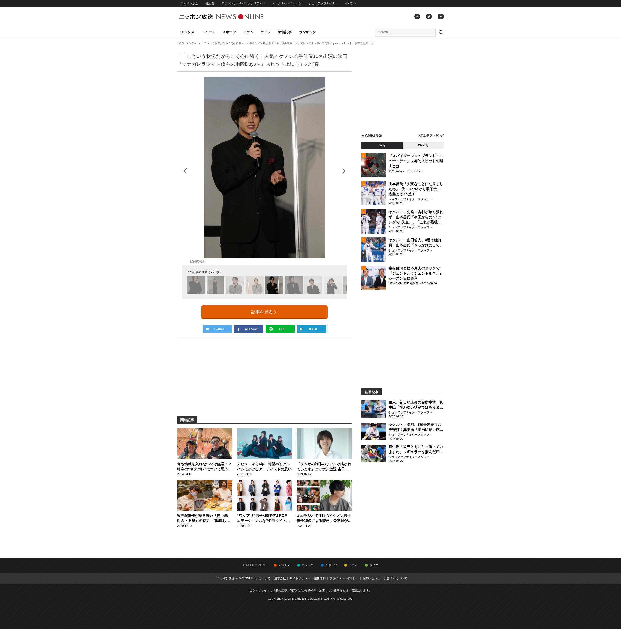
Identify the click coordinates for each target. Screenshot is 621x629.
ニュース (208, 32)
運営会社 (280, 578)
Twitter (429, 16)
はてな (311, 329)
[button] (343, 171)
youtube (441, 16)
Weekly (423, 145)
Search (441, 32)
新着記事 (285, 32)
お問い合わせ (371, 578)
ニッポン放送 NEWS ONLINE (230, 16)
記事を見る (262, 311)
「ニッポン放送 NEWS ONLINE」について (242, 578)
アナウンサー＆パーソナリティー (243, 3)
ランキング (307, 32)
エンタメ (187, 32)
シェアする (248, 329)
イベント (351, 3)
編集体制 (320, 578)
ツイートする (217, 329)
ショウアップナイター (323, 3)
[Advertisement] (402, 86)
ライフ (266, 32)
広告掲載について (395, 578)
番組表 (209, 3)
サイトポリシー (300, 578)
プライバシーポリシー (344, 578)
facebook (417, 16)
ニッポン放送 (189, 3)
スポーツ (229, 32)
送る (280, 329)
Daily (382, 145)
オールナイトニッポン (287, 3)
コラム (248, 32)
